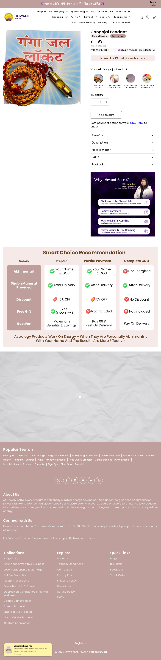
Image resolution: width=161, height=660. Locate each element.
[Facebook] (66, 480)
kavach (7, 459)
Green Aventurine (110, 455)
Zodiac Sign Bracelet (17, 601)
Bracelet (150, 455)
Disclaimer (64, 586)
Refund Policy (66, 592)
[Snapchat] (83, 480)
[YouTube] (91, 480)
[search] (141, 17)
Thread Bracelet (14, 606)
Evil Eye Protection (15, 575)
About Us (63, 558)
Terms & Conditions (70, 564)
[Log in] (146, 17)
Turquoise (39, 464)
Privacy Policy (66, 575)
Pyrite (40, 459)
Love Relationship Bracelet (17, 464)
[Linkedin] (99, 480)
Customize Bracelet (17, 623)
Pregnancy (11, 558)
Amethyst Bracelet (56, 459)
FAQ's (60, 597)
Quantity (97, 95)
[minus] (94, 102)
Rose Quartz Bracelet (80, 459)
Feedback (116, 569)
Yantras (30, 459)
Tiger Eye (53, 464)
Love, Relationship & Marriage (23, 569)
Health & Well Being (16, 580)
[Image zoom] (41, 68)
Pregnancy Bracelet (58, 455)
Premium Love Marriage (32, 455)
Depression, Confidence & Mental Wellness (26, 593)
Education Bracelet (133, 455)
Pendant (18, 459)
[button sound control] (157, 438)
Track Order (153, 4)
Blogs (113, 558)
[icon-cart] (153, 17)
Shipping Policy (67, 580)
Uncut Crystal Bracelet (18, 617)
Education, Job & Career (20, 586)
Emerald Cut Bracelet (18, 612)
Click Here (136, 123)
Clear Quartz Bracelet (72, 464)
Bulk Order (116, 564)
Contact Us (64, 569)
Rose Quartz (10, 455)
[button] (106, 115)
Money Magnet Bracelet (85, 455)
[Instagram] (74, 480)
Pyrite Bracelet (122, 459)
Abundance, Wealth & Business (24, 564)
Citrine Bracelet (103, 459)
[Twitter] (58, 480)
